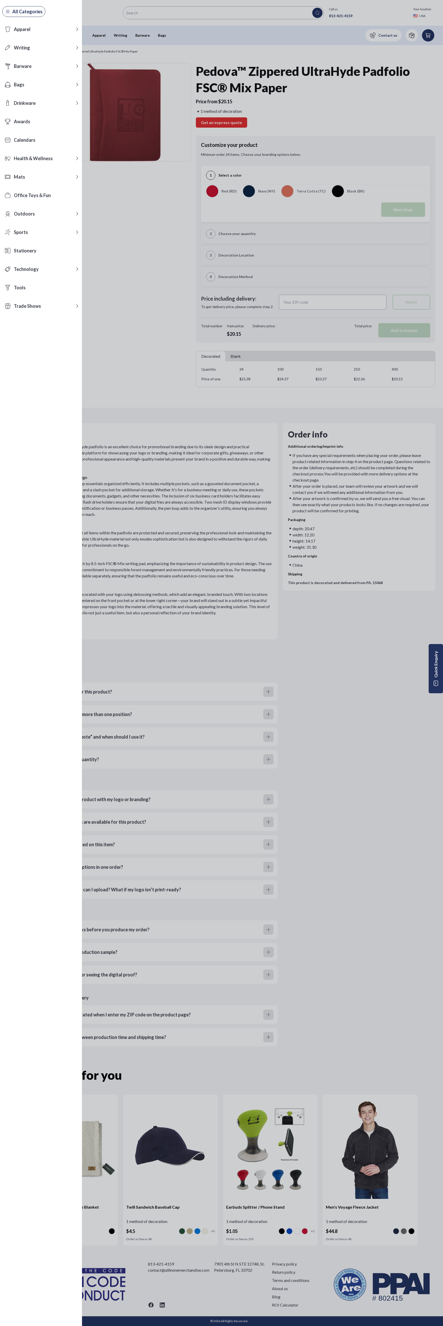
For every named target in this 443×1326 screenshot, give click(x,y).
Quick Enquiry (435, 664)
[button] (77, 29)
